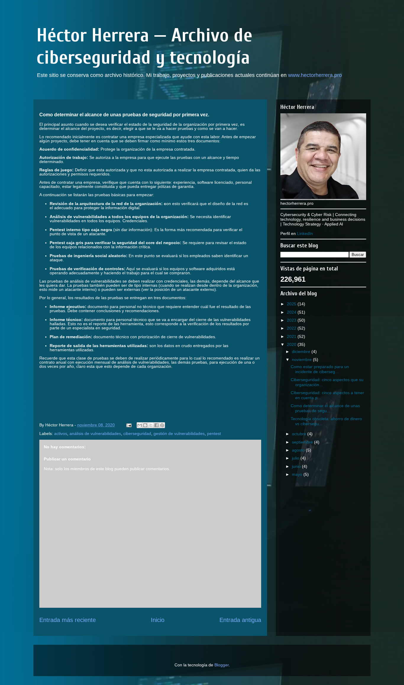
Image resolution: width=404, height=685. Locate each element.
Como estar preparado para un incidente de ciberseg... (320, 369)
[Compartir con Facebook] (156, 425)
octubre (299, 433)
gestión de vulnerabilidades (179, 433)
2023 (292, 320)
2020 (292, 344)
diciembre (301, 351)
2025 (292, 304)
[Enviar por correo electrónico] (140, 425)
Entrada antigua (240, 620)
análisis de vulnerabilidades (95, 433)
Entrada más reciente (67, 620)
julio (296, 458)
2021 (292, 336)
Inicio (157, 620)
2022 (292, 328)
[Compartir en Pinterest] (162, 425)
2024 (292, 312)
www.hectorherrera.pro (315, 75)
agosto (299, 450)
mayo (297, 474)
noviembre (302, 359)
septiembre (303, 442)
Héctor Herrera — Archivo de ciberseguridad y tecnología (144, 46)
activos (60, 433)
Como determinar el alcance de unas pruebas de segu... (325, 408)
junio (297, 466)
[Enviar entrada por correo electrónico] (128, 425)
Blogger (221, 665)
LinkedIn (305, 233)
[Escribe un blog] (145, 425)
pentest (214, 433)
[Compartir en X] (151, 425)
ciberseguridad (137, 433)
